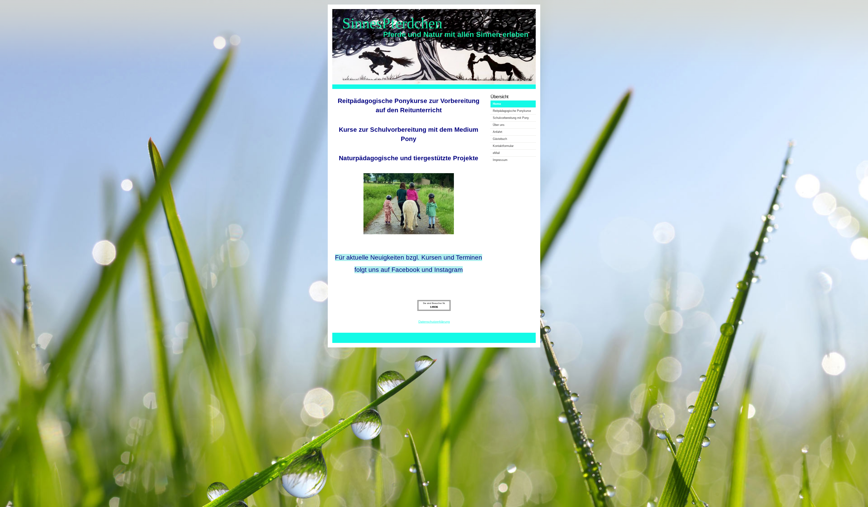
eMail (496, 153)
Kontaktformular (503, 146)
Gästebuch (500, 139)
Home (497, 103)
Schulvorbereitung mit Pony (511, 118)
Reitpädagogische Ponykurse (512, 110)
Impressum (500, 160)
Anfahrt (497, 132)
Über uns (499, 125)
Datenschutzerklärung (434, 321)
